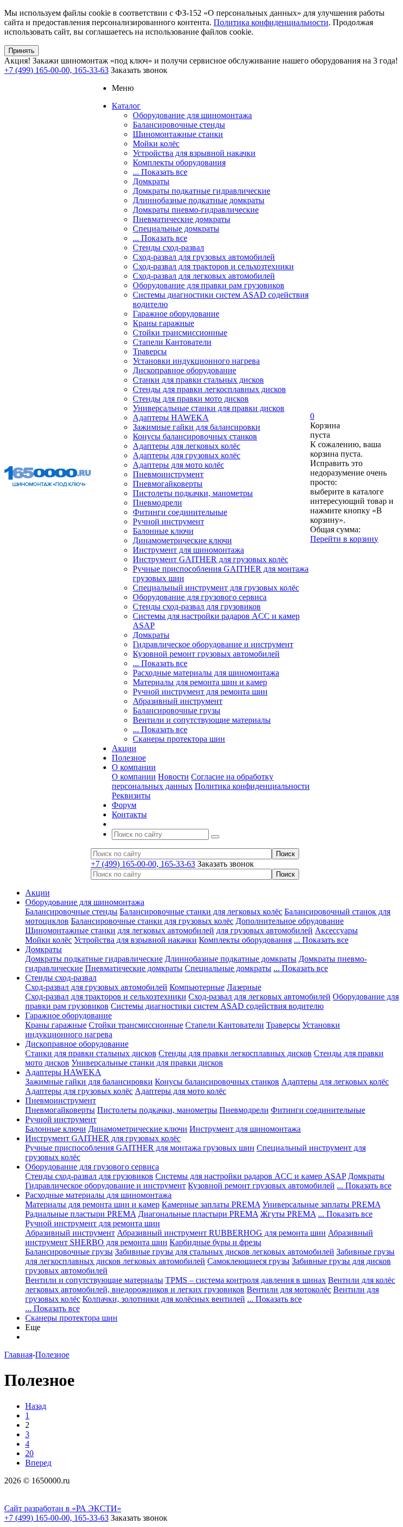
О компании (134, 776)
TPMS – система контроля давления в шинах (245, 1280)
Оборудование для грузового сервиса (200, 597)
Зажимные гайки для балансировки (196, 427)
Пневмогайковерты (168, 483)
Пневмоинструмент (168, 474)
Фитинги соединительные (180, 512)
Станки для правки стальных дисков (198, 379)
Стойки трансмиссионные (180, 332)
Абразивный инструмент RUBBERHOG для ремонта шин (221, 1232)
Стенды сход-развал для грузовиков (197, 606)
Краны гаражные (163, 323)
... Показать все (160, 171)
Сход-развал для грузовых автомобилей (204, 256)
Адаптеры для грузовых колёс (186, 455)
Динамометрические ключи (182, 540)
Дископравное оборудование (184, 370)
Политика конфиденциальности (271, 22)
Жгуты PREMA (288, 1213)
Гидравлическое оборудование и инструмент (213, 644)
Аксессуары (336, 930)
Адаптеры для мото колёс (178, 464)
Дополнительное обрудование (290, 921)
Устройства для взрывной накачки (194, 153)
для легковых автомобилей (166, 930)
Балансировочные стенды (179, 124)
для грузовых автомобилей (264, 930)
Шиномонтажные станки (178, 134)
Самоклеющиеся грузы (248, 1261)
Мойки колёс (156, 143)
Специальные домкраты (176, 228)
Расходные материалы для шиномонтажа (206, 672)
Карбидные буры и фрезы (215, 1242)
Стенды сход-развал (168, 247)
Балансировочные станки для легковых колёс (201, 911)
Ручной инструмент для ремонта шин (200, 691)
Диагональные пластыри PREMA (198, 1213)
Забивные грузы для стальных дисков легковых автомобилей (224, 1251)
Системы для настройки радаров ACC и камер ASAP (250, 1176)
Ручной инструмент (168, 521)
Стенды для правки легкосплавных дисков (209, 389)
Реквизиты (131, 795)
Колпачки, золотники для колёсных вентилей (163, 1298)
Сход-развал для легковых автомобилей (204, 275)
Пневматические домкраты (181, 219)
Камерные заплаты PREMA (211, 1204)
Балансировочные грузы (176, 710)
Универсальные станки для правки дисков (208, 408)
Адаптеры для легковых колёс (186, 445)
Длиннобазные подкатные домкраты (198, 200)
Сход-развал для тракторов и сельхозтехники (213, 266)
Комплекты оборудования (179, 162)
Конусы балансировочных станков (195, 436)
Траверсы (150, 351)
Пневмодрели (157, 502)
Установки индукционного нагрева (196, 360)
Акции (37, 892)
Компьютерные (197, 987)
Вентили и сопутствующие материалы (202, 719)
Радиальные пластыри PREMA (80, 1213)
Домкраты (151, 181)
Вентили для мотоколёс (289, 1289)
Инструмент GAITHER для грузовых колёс (210, 559)
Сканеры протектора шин (179, 738)
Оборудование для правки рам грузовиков (208, 285)
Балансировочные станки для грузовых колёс (152, 921)
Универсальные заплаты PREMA (321, 1204)
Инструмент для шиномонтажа (188, 549)
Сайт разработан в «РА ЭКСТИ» (62, 1508)
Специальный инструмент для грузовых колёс (216, 587)
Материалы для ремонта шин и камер (200, 682)
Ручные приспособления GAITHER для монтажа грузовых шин (139, 1147)
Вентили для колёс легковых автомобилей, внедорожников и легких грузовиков (210, 1285)
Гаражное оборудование (176, 313)
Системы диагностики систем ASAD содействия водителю (217, 1006)
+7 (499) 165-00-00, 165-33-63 (56, 70)
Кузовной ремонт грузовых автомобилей (206, 653)
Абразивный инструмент (177, 701)
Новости (173, 776)
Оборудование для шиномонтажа (192, 115)
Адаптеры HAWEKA (171, 417)
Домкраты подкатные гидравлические (201, 190)
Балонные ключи (163, 530)
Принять (21, 51)
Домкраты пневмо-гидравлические (196, 209)
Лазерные (244, 987)
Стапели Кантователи (172, 342)
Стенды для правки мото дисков (191, 398)
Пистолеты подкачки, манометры (193, 493)
